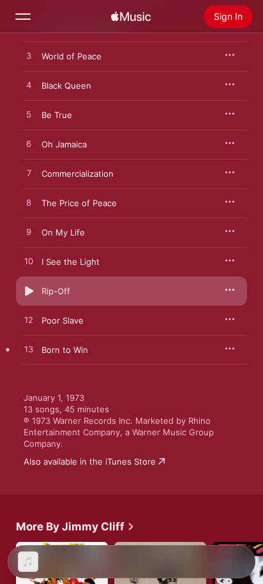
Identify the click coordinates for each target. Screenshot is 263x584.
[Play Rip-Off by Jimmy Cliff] (28, 291)
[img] (131, 16)
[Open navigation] (23, 17)
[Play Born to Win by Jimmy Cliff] (28, 350)
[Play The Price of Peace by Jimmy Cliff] (28, 203)
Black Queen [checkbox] (66, 85)
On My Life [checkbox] (63, 232)
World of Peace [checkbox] (71, 56)
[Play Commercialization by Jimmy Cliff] (28, 173)
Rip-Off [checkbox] (55, 291)
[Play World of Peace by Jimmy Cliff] (28, 56)
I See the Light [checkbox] (70, 262)
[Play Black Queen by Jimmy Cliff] (28, 85)
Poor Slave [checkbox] (62, 320)
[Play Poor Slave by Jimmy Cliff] (28, 320)
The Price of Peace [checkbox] (79, 203)
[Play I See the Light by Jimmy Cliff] (28, 261)
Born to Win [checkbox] (64, 350)
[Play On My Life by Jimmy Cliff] (28, 232)
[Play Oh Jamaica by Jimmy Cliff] (28, 144)
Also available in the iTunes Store (90, 461)
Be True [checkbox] (56, 115)
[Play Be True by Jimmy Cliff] (28, 115)
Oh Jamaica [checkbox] (64, 144)
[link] (75, 527)
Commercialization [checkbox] (77, 173)
